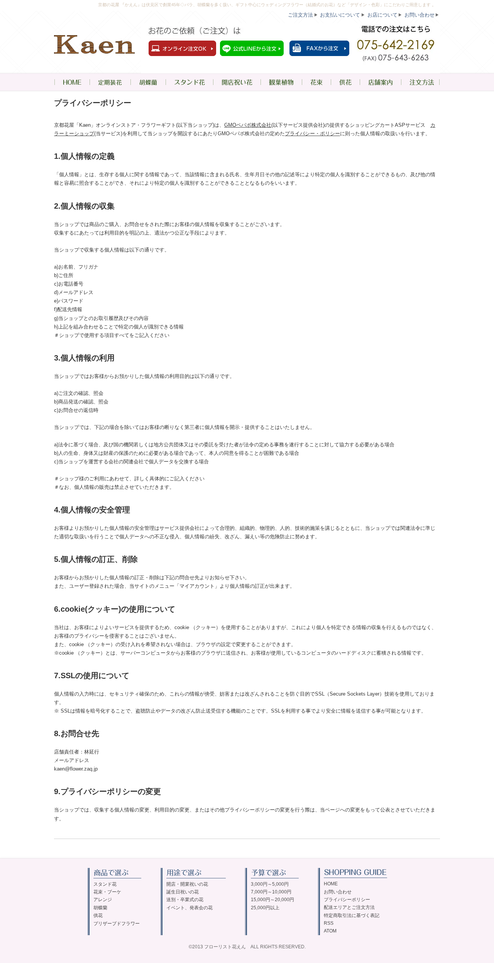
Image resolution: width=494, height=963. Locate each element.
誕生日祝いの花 (182, 892)
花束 (316, 82)
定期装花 (110, 82)
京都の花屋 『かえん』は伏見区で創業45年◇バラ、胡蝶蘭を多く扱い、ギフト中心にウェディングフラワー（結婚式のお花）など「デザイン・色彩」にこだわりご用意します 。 (267, 4)
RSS (328, 923)
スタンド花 (189, 82)
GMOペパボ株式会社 (247, 125)
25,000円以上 (265, 907)
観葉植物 (281, 82)
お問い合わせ (419, 15)
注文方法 (420, 82)
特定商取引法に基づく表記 (351, 915)
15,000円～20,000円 (272, 899)
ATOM (330, 931)
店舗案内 (380, 82)
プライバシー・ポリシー (312, 133)
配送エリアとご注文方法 (349, 907)
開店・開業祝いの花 (187, 884)
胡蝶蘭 (148, 82)
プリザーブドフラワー (116, 923)
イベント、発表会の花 (189, 907)
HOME (72, 82)
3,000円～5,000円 (270, 884)
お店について (382, 15)
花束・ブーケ (107, 892)
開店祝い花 (237, 82)
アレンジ (102, 899)
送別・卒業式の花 (184, 899)
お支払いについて (340, 15)
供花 (345, 82)
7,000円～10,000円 (271, 892)
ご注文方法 (300, 15)
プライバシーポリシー (347, 899)
